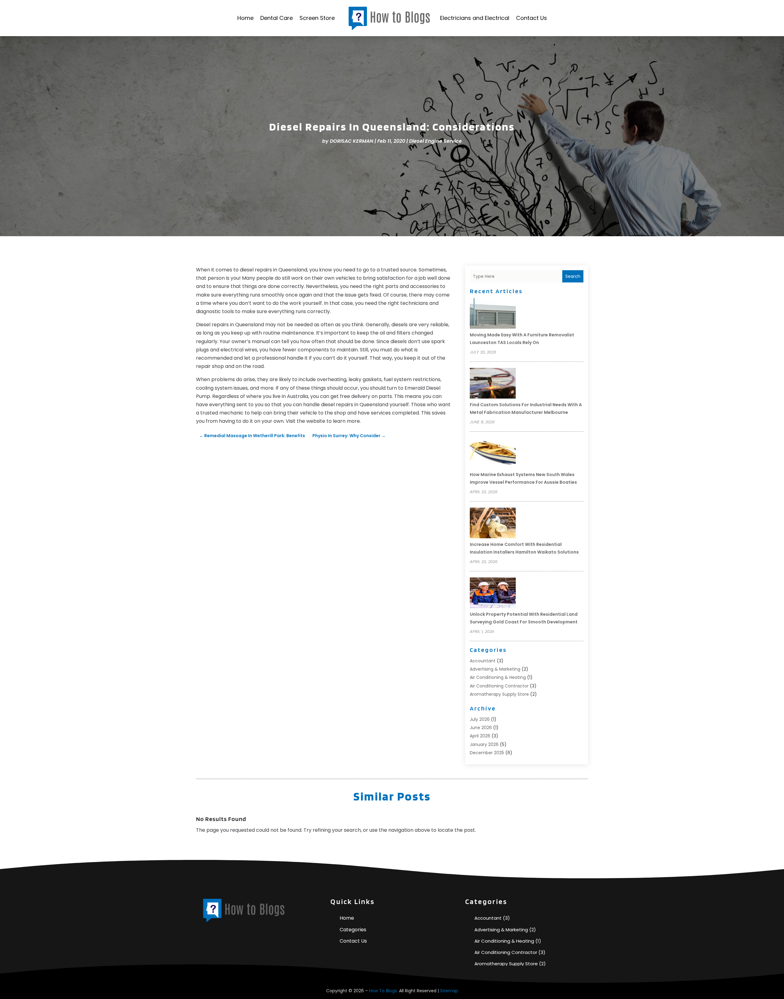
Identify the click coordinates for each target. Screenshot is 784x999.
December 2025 (487, 753)
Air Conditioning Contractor (499, 686)
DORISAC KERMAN (351, 141)
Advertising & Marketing (495, 669)
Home (245, 18)
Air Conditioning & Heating (498, 677)
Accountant (483, 661)
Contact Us (531, 18)
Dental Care (276, 18)
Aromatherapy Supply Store (499, 694)
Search (572, 276)
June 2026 (481, 728)
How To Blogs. (383, 991)
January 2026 (484, 744)
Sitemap (449, 991)
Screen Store (317, 18)
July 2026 (480, 719)
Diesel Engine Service (435, 141)
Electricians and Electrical (474, 18)
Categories (353, 929)
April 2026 (480, 736)
